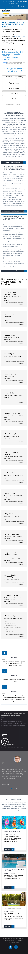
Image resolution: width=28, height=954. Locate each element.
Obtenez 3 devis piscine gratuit (12, 162)
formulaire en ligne (19, 36)
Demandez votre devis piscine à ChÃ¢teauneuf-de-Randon (14, 271)
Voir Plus (7, 849)
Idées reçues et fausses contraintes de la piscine (14, 870)
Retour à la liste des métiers (14, 104)
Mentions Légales (9, 940)
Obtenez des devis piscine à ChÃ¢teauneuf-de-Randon (14, 211)
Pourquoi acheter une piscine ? (12, 831)
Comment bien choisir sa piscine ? (13, 908)
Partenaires (20, 940)
